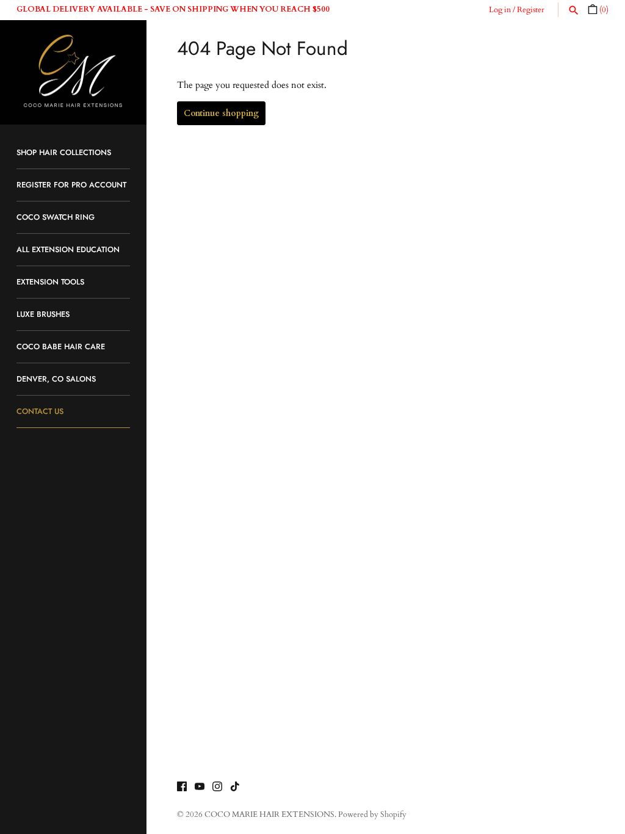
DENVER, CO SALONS (56, 379)
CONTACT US (39, 411)
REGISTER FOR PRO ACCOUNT (71, 184)
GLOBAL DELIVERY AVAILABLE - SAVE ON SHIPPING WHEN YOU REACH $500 (173, 9)
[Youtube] (199, 788)
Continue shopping (221, 113)
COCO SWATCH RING (55, 217)
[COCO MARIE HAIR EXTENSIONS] (73, 72)
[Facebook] (182, 788)
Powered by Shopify (372, 814)
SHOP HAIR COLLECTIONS (63, 152)
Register (530, 10)
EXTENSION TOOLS (50, 282)
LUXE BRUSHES (43, 314)
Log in (500, 10)
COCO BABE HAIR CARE (60, 346)
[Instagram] (217, 788)
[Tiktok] (235, 788)
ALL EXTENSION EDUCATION (68, 249)
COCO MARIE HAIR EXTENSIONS (269, 814)
